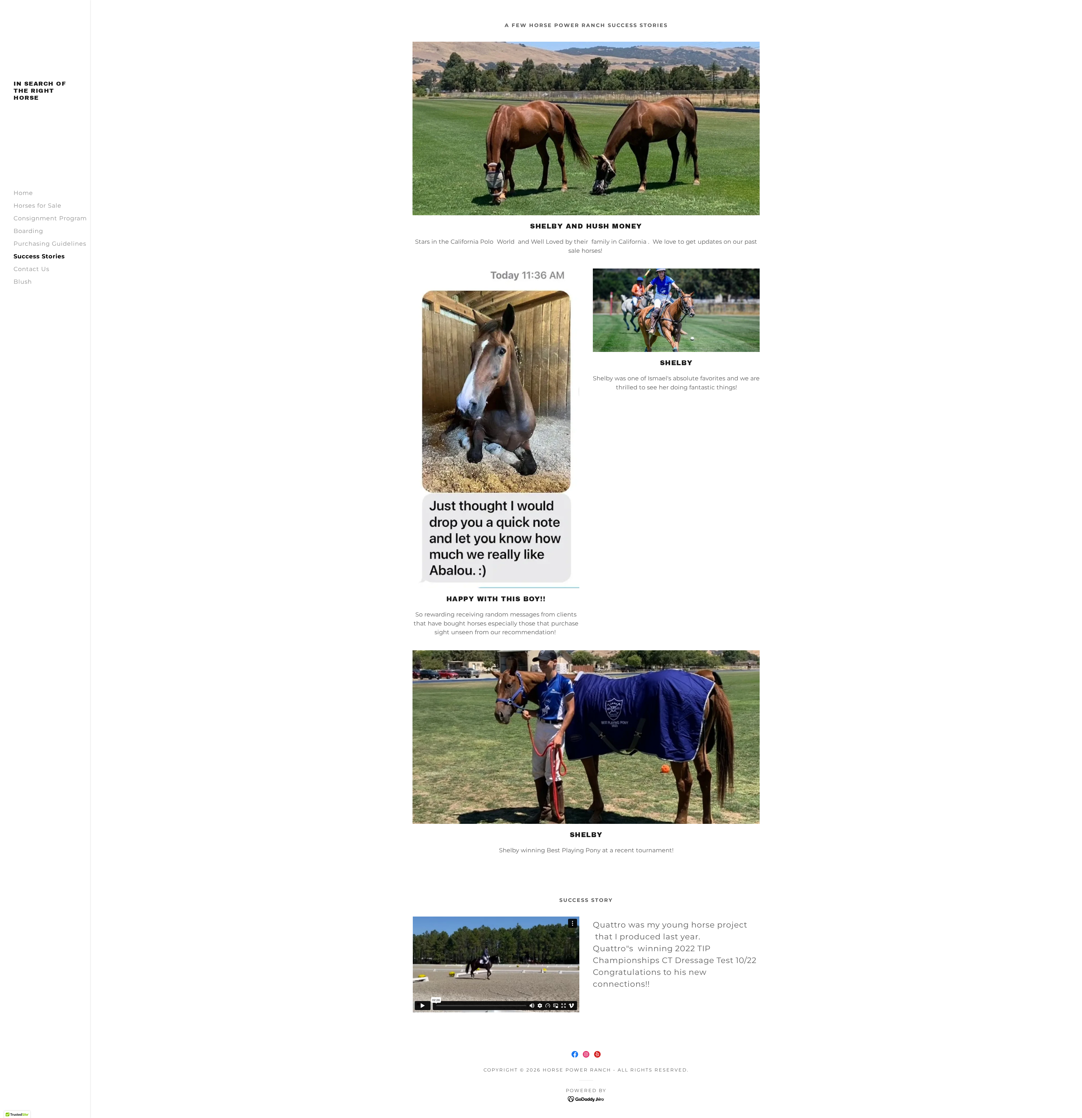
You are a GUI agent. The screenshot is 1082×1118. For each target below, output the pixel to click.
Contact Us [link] (31, 268)
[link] (45, 97)
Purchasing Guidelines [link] (50, 243)
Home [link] (23, 192)
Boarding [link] (28, 230)
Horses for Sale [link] (37, 205)
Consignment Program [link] (50, 218)
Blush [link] (23, 281)
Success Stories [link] (39, 256)
